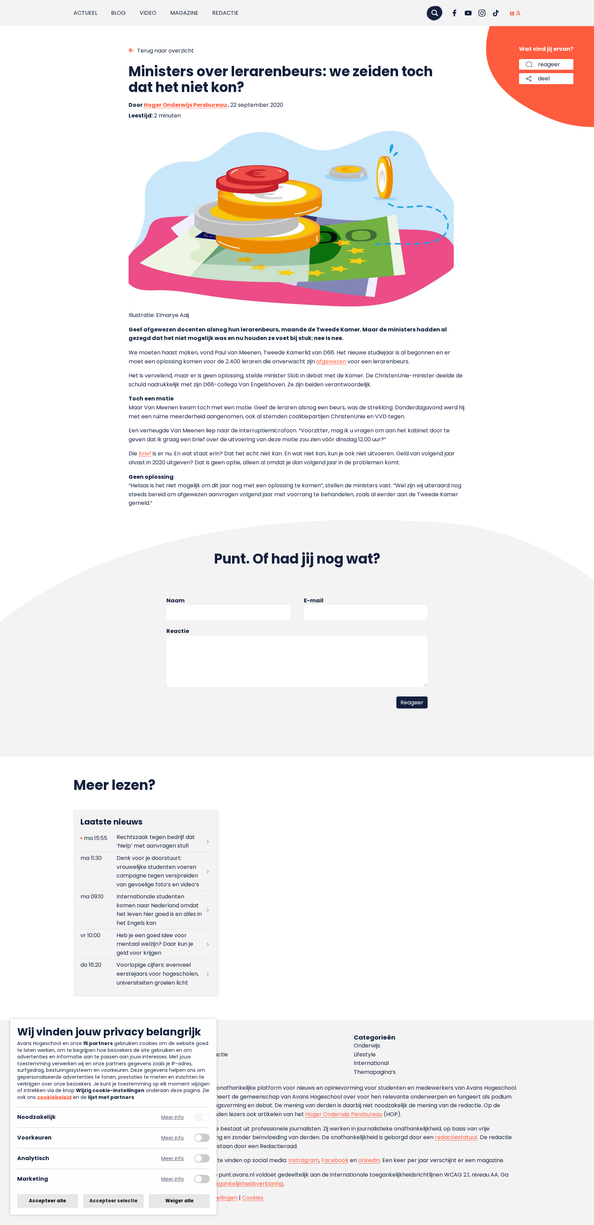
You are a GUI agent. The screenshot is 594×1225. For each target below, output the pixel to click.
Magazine (184, 13)
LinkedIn (369, 1160)
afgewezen (331, 361)
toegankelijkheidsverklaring (246, 1184)
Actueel (85, 13)
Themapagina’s (375, 1072)
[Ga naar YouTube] (468, 13)
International (371, 1063)
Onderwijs (367, 1046)
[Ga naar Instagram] (482, 13)
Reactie (177, 631)
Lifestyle (365, 1054)
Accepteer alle (47, 1201)
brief (145, 453)
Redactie (225, 13)
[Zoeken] (434, 13)
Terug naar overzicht (165, 51)
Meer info (172, 1117)
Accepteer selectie (113, 1201)
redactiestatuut (456, 1137)
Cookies (252, 1198)
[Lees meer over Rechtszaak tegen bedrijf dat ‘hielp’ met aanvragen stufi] (145, 841)
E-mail (313, 600)
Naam (175, 600)
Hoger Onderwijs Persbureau (185, 105)
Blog (118, 13)
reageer (549, 64)
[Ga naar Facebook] (454, 13)
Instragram (303, 1160)
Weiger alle (179, 1201)
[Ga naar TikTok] (496, 13)
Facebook (335, 1160)
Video (148, 13)
